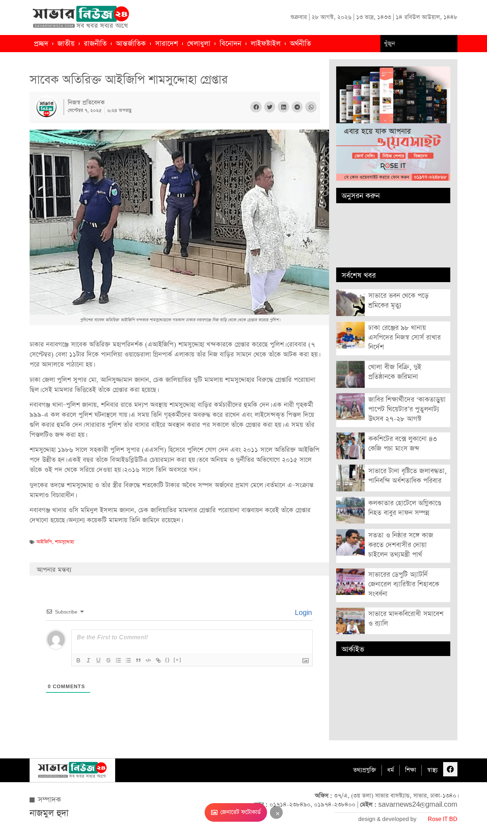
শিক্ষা (410, 770)
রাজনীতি (95, 43)
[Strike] (108, 660)
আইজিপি (44, 542)
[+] (177, 659)
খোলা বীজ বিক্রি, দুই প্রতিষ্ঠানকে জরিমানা (394, 372)
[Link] (158, 660)
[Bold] (78, 660)
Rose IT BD (442, 819)
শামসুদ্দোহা (64, 542)
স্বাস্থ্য (432, 770)
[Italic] (88, 660)
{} (167, 659)
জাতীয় (66, 43)
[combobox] (418, 43)
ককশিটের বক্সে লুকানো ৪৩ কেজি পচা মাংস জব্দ (402, 444)
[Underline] (98, 660)
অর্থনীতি (300, 43)
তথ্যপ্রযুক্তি (364, 770)
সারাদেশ (166, 43)
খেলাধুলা (198, 43)
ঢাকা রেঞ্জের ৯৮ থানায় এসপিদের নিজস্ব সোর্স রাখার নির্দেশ (404, 337)
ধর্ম (390, 770)
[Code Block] (148, 660)
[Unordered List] (128, 660)
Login (302, 613)
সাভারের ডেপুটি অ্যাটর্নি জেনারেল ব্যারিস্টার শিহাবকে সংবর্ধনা (403, 584)
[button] (256, 107)
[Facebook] (450, 769)
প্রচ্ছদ (41, 43)
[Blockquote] (138, 660)
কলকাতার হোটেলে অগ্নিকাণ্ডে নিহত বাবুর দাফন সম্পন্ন (404, 508)
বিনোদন (230, 43)
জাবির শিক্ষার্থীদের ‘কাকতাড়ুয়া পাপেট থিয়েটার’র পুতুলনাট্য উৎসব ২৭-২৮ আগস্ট (407, 409)
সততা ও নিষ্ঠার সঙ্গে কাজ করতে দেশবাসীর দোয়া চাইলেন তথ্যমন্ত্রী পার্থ (400, 545)
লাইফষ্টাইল (266, 43)
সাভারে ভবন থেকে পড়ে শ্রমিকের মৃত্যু (398, 300)
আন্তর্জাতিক (131, 43)
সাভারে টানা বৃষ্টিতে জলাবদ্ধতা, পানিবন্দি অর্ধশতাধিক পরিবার (407, 476)
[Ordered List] (118, 660)
